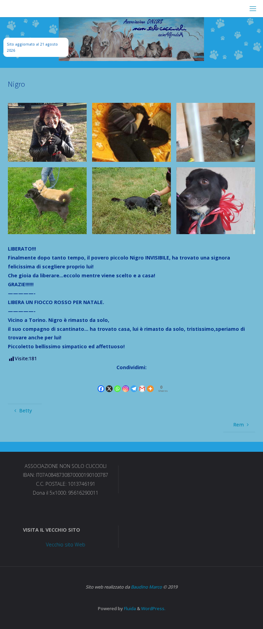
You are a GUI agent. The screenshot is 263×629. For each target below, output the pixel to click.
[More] (150, 383)
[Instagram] (125, 383)
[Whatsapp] (117, 383)
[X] (109, 383)
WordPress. (153, 608)
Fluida (129, 608)
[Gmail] (142, 383)
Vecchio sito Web (65, 544)
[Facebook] (101, 383)
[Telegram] (133, 383)
